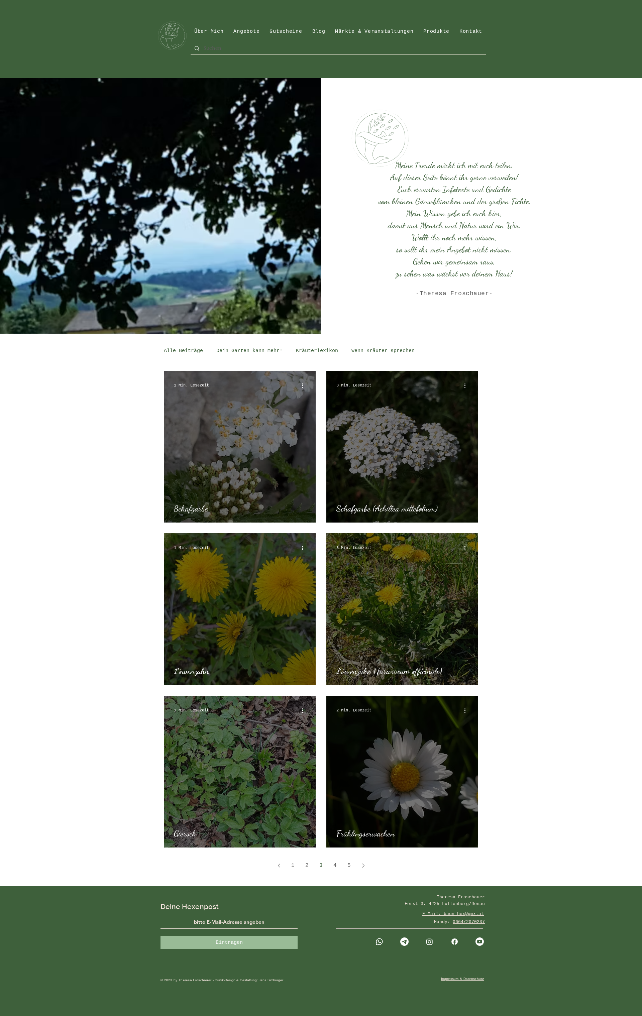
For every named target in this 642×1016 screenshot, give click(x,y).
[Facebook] (454, 941)
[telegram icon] (404, 941)
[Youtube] (479, 941)
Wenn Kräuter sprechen (383, 351)
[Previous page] (279, 866)
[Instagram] (429, 941)
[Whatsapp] (379, 941)
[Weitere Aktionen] (305, 385)
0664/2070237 (469, 921)
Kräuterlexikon (317, 351)
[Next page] (363, 866)
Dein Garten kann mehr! (249, 351)
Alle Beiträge (183, 351)
